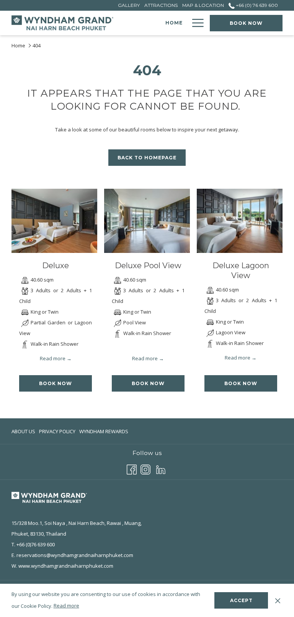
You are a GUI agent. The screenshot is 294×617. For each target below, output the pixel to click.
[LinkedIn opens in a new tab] (160, 468)
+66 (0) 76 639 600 (256, 5)
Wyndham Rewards (103, 433)
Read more (66, 605)
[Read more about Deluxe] (54, 221)
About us (23, 431)
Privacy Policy (57, 431)
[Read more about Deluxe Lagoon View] (240, 221)
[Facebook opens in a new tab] (132, 468)
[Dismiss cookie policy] (278, 600)
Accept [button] (241, 600)
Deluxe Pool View (148, 265)
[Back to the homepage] (63, 23)
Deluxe (55, 265)
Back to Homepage (147, 157)
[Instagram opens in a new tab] (145, 468)
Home (18, 45)
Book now (246, 23)
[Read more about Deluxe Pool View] (147, 221)
